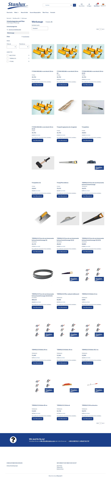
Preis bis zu (22, 44)
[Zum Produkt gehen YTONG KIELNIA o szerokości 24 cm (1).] (68, 51)
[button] (74, 5)
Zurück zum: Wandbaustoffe (15, 29)
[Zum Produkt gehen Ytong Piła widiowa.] (68, 163)
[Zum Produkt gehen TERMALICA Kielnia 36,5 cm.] (93, 330)
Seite (97, 29)
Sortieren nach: (36, 25)
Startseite (9, 18)
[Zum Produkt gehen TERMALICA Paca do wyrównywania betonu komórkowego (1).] (43, 218)
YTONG (11, 61)
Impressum (59, 467)
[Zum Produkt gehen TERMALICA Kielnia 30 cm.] (68, 330)
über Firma (59, 465)
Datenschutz (60, 469)
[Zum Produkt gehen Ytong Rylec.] (93, 107)
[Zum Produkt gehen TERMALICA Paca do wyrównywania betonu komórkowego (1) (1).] (68, 218)
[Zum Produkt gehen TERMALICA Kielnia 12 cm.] (93, 274)
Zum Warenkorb (37, 84)
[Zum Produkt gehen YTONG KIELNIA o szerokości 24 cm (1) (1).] (93, 51)
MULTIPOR (12, 55)
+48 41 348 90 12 (73, 441)
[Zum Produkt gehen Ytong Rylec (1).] (43, 163)
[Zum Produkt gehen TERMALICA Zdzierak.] (68, 385)
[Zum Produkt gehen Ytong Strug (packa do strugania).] (68, 107)
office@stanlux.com (48, 441)
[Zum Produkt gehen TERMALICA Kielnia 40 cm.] (43, 385)
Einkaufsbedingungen (12, 465)
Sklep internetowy (55, 475)
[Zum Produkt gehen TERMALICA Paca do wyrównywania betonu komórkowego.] (93, 163)
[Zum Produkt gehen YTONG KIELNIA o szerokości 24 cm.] (43, 51)
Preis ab (9, 44)
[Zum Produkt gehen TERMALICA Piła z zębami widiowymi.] (68, 274)
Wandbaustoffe (16, 18)
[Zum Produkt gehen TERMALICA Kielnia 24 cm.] (43, 330)
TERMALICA (12, 58)
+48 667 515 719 (84, 441)
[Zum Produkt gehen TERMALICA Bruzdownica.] (93, 385)
